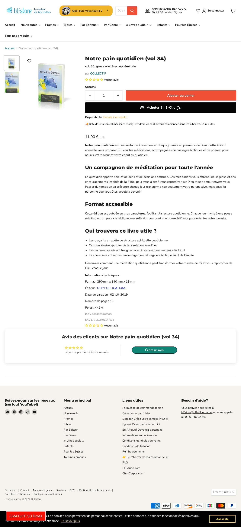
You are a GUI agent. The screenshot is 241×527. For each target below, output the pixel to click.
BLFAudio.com (131, 468)
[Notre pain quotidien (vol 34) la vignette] (11, 63)
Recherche (10, 490)
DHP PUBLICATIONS (111, 288)
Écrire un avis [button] (154, 350)
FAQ (125, 462)
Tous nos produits (17, 36)
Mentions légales (42, 490)
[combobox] (121, 10)
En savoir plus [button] (70, 521)
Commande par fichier (136, 413)
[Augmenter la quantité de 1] (118, 95)
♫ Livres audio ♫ (137, 25)
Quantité (90, 86)
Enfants (162, 25)
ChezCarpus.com (132, 473)
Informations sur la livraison (139, 435)
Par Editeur (88, 25)
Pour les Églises (186, 25)
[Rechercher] (132, 10)
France (222, 492)
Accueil (10, 25)
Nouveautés (29, 25)
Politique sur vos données (48, 494)
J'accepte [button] (222, 518)
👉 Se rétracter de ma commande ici (145, 457)
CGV (72, 490)
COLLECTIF (98, 73)
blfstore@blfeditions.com (197, 412)
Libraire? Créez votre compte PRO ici (145, 419)
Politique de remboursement (94, 490)
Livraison (61, 490)
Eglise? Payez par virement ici (141, 424)
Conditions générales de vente (141, 440)
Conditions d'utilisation (136, 446)
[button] (94, 80)
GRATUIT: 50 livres (25, 516)
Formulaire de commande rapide (142, 408)
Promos (50, 25)
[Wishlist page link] (198, 11)
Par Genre (111, 25)
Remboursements (133, 451)
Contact (24, 490)
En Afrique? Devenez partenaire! (142, 430)
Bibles (68, 25)
